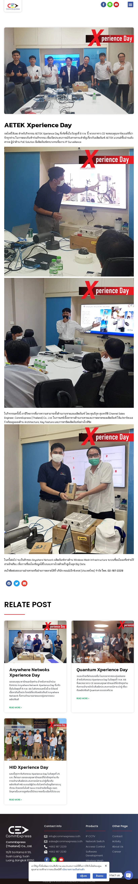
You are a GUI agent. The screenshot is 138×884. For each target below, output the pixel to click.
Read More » (15, 707)
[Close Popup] (106, 866)
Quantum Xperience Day (102, 669)
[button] (130, 4)
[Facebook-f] (103, 4)
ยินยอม (99, 875)
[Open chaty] (128, 875)
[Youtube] (116, 4)
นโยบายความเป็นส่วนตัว (73, 869)
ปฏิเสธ (83, 875)
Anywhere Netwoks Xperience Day (29, 672)
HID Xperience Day (28, 767)
